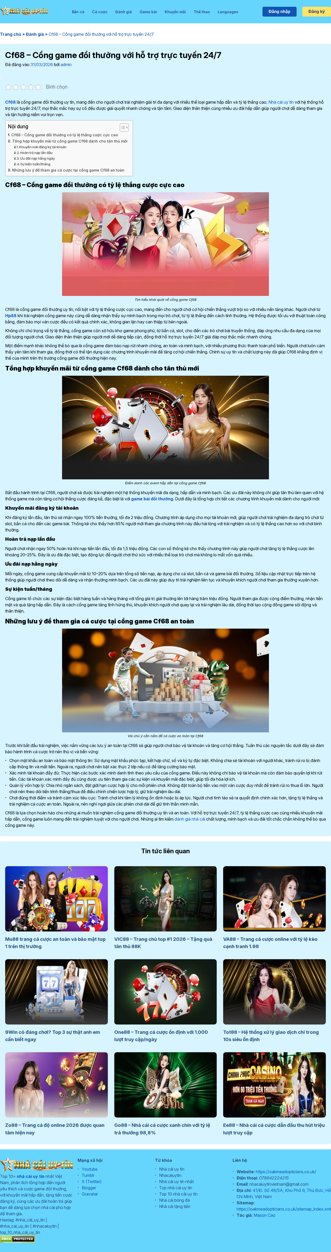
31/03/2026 (42, 64)
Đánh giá (123, 12)
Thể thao (202, 12)
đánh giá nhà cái (190, 819)
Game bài (148, 12)
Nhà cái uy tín (281, 102)
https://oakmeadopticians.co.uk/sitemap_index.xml (284, 1209)
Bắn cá (78, 12)
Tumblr (88, 1175)
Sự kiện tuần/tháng (35, 164)
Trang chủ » (13, 34)
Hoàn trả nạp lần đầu (36, 153)
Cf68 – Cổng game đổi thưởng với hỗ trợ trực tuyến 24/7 (101, 34)
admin (66, 64)
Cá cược (100, 12)
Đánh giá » (37, 34)
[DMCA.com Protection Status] (17, 1241)
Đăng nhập (279, 11)
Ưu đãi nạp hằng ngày (37, 158)
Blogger (89, 1187)
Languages (228, 12)
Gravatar (90, 1194)
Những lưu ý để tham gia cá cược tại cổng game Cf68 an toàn (68, 170)
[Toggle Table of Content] (121, 127)
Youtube (89, 1169)
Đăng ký (317, 11)
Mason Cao (264, 1215)
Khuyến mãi (175, 12)
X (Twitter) (92, 1181)
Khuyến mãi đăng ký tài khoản (42, 147)
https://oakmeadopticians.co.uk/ (286, 1171)
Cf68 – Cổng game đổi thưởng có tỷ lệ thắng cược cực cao (64, 135)
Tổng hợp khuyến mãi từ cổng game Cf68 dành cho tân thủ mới (69, 141)
